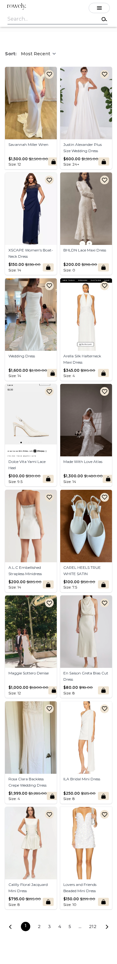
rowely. (16, 6)
